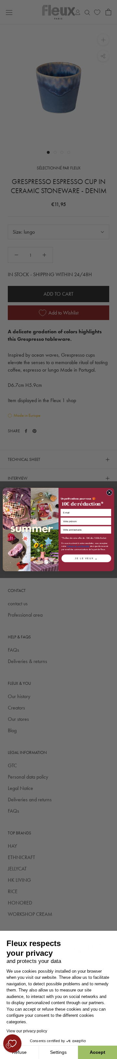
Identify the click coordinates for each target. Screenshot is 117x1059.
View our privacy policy (26, 1031)
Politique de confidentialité (78, 546)
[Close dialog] (109, 492)
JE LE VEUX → (86, 558)
